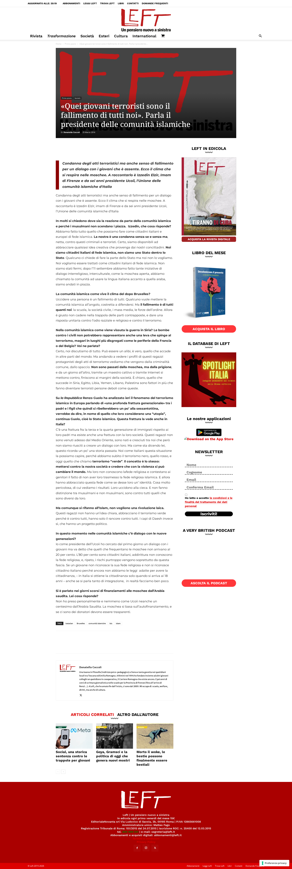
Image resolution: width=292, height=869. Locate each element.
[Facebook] (80, 149)
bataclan (69, 623)
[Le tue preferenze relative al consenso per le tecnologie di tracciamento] (274, 863)
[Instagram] (146, 848)
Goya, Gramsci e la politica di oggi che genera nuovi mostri (113, 756)
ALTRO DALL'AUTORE (138, 714)
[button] (260, 36)
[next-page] (63, 772)
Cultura (121, 36)
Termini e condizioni (146, 838)
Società (87, 36)
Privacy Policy (146, 842)
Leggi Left (90, 3)
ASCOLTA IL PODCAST (209, 583)
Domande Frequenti (155, 3)
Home (59, 43)
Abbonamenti (71, 3)
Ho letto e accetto (208, 502)
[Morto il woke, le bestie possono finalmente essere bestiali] (155, 736)
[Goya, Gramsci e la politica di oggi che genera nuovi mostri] (114, 736)
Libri (121, 3)
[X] (91, 149)
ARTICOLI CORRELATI (92, 714)
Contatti (133, 3)
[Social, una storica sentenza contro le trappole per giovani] (74, 736)
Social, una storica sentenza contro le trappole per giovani (73, 756)
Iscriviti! (208, 514)
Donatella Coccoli (72, 132)
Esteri (104, 36)
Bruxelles (81, 623)
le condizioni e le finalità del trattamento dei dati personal (208, 502)
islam (118, 623)
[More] (113, 149)
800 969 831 (130, 831)
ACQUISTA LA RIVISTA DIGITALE (209, 239)
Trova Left (107, 3)
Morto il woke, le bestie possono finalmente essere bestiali (152, 758)
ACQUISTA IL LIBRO (209, 329)
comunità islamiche (97, 623)
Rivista (36, 36)
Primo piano (70, 43)
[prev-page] (58, 772)
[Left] (146, 19)
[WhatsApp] (102, 149)
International (144, 36)
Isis (111, 623)
